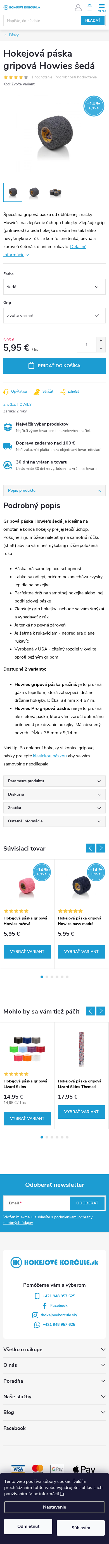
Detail (27, 952)
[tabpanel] (27, 913)
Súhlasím (81, 1528)
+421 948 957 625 (59, 1296)
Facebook (59, 1305)
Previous (90, 848)
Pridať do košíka (59, 366)
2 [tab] (47, 977)
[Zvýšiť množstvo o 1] (100, 341)
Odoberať (87, 1203)
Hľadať (92, 20)
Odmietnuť (28, 1526)
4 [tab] (57, 977)
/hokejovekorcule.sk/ (59, 1315)
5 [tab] (62, 977)
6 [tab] (67, 977)
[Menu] (101, 7)
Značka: (17, 404)
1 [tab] (42, 977)
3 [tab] (52, 977)
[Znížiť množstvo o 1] (100, 348)
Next (100, 848)
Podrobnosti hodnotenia (75, 77)
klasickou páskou (50, 756)
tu (62, 1494)
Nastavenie (54, 1507)
